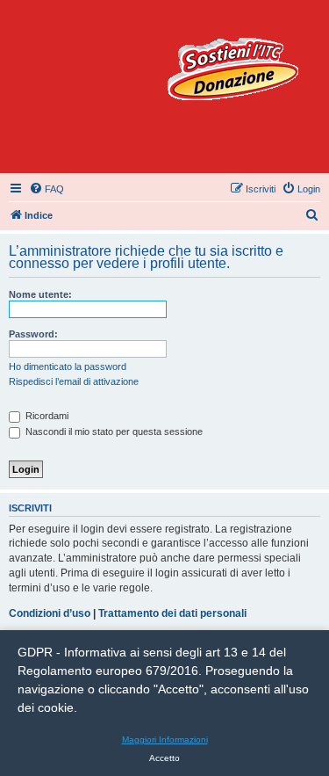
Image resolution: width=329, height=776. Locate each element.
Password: (33, 334)
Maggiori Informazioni (165, 739)
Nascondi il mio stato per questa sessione (113, 431)
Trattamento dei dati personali (172, 613)
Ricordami (45, 415)
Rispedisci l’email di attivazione (74, 381)
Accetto (164, 758)
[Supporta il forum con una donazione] (232, 69)
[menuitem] (46, 188)
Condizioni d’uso (49, 613)
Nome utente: (40, 294)
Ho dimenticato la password (67, 366)
